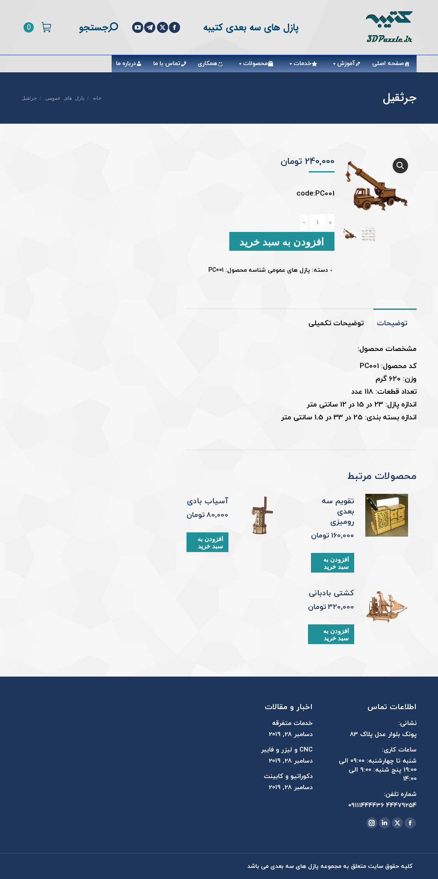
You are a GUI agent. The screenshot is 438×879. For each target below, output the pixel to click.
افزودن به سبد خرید (282, 241)
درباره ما (126, 63)
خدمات (302, 63)
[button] (400, 165)
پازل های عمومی (289, 270)
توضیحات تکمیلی (336, 323)
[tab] (395, 319)
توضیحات (392, 323)
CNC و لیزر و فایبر (287, 749)
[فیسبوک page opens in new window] (174, 27)
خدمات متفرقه (292, 723)
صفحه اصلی (388, 63)
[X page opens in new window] (162, 27)
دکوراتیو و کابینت (288, 776)
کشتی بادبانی (331, 593)
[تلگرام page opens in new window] (149, 27)
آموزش (346, 63)
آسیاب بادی (207, 501)
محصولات (255, 63)
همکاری (207, 63)
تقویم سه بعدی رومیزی (338, 511)
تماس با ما (167, 63)
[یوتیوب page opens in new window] (137, 27)
